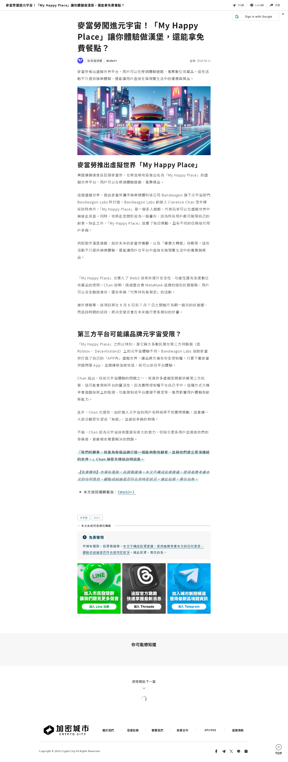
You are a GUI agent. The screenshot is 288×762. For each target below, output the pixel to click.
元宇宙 (83, 517)
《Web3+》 (127, 491)
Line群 (259, 5)
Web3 (97, 517)
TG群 (241, 5)
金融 (193, 61)
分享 (277, 5)
